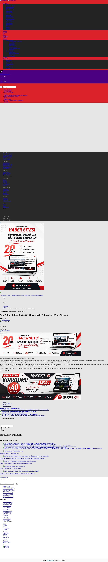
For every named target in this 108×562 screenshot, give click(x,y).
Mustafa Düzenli (13, 47)
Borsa (6, 486)
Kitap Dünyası (9, 66)
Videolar (5, 37)
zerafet (5, 94)
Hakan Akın (11, 44)
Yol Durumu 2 (9, 12)
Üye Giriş (5, 198)
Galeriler (5, 216)
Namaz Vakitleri (9, 21)
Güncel (8, 295)
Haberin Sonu (6, 306)
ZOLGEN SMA (8, 90)
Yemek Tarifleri (9, 62)
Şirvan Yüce (12, 56)
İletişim (4, 204)
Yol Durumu (9, 11)
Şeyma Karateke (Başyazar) (15, 41)
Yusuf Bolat (11, 49)
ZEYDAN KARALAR (9, 92)
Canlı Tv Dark (6, 163)
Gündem (5, 31)
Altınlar (7, 28)
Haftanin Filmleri (10, 7)
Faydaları (8, 61)
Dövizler (8, 25)
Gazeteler (5, 57)
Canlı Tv (8, 13)
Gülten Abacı (12, 52)
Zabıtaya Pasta (7, 99)
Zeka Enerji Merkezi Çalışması (11, 96)
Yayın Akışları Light (7, 164)
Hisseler (8, 27)
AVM (4, 402)
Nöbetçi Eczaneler (10, 19)
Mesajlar (8, 68)
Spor (4, 33)
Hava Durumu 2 (9, 9)
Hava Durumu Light (7, 153)
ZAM (5, 98)
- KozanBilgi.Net (50, 560)
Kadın (4, 35)
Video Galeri (6, 190)
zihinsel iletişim (7, 91)
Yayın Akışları (9, 16)
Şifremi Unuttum (7, 200)
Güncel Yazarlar (9, 40)
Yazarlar (5, 39)
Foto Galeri (5, 36)
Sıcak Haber (6, 194)
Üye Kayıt (5, 199)
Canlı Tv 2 (8, 15)
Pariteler (8, 29)
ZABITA (6, 101)
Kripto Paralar (9, 24)
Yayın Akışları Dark (7, 165)
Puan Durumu (9, 23)
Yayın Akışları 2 (9, 17)
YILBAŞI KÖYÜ (7, 406)
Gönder (2, 430)
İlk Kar (4, 404)
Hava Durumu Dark (7, 155)
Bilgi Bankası (6, 58)
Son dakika (5, 74)
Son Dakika (5, 168)
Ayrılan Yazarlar (9, 50)
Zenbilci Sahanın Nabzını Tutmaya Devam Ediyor (15, 95)
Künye (7, 4)
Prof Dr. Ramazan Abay (14, 48)
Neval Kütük (12, 54)
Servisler (5, 3)
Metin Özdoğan (12, 45)
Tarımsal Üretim (9, 64)
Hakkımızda (6, 207)
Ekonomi (5, 32)
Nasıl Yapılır (9, 60)
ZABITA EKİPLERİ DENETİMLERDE (14, 100)
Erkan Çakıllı (12, 43)
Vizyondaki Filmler (10, 5)
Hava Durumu (9, 8)
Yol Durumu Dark (7, 157)
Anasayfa (3, 295)
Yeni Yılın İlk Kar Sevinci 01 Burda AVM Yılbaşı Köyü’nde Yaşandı (27, 295)
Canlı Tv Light (6, 159)
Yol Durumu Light (7, 156)
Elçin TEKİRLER (7, 403)
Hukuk (7, 65)
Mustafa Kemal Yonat (14, 53)
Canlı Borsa (8, 20)
